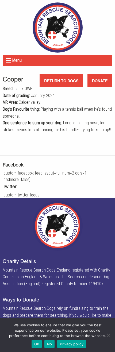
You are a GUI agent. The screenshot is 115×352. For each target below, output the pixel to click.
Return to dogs (61, 80)
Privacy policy (71, 344)
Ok (36, 344)
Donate (100, 80)
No (49, 344)
